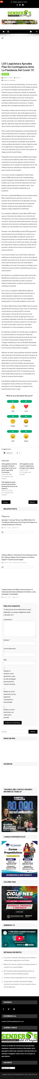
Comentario (8, 619)
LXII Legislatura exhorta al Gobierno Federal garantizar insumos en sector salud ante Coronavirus (9, 468)
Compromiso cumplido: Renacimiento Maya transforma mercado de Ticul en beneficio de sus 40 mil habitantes (20, 984)
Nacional (5, 74)
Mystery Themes (19, 1076)
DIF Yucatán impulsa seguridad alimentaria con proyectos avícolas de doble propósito (19, 972)
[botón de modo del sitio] (32, 32)
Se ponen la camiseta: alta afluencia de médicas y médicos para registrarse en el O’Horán (20, 959)
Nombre (7, 640)
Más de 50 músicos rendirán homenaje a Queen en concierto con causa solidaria (20, 966)
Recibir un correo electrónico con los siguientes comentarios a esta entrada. (10, 697)
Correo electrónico (10, 650)
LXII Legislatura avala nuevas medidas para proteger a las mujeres (27, 466)
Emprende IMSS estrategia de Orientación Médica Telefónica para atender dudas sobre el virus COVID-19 (7, 502)
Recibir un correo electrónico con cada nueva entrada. (9, 713)
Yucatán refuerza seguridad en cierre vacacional (20, 977)
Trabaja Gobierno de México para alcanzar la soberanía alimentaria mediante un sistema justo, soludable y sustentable (19, 592)
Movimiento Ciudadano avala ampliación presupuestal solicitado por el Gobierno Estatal (33, 502)
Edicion (18, 77)
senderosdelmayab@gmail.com (13, 1021)
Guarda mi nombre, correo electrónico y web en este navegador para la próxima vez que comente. (10, 677)
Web (5, 660)
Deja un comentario (9, 80)
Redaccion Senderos (21, 562)
